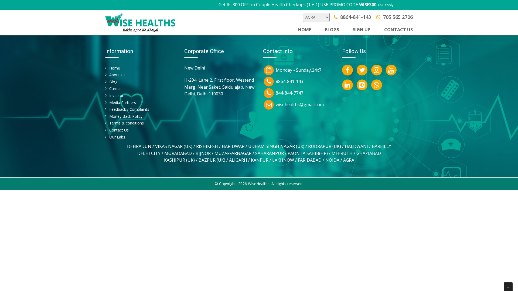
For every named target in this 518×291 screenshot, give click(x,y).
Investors (117, 95)
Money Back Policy (125, 116)
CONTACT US (398, 29)
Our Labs (117, 137)
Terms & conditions (126, 123)
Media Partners (122, 102)
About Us (117, 74)
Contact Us (119, 130)
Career (115, 88)
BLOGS (332, 29)
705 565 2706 (398, 17)
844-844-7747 (289, 93)
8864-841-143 (355, 17)
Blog (113, 81)
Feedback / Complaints (129, 109)
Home (304, 29)
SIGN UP (361, 29)
